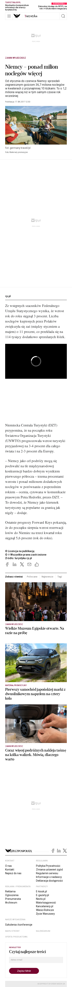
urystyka (31, 16)
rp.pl (8, 296)
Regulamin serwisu (47, 873)
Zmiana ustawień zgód (49, 869)
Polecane (32, 576)
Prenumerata (13, 898)
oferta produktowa (16, 937)
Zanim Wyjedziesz (15, 58)
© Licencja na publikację (20, 551)
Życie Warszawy (45, 913)
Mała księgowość (46, 902)
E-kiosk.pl (41, 891)
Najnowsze (47, 576)
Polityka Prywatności (48, 865)
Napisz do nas (13, 873)
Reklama (10, 891)
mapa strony (12, 931)
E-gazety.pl (42, 895)
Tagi (59, 576)
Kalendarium (43, 931)
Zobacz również (14, 576)
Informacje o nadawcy (49, 876)
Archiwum (11, 902)
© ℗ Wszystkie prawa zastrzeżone (25, 554)
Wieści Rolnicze (45, 910)
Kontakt (9, 869)
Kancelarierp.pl (44, 906)
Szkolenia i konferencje (18, 924)
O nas (8, 865)
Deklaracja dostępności (49, 880)
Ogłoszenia (11, 895)
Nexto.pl (40, 898)
